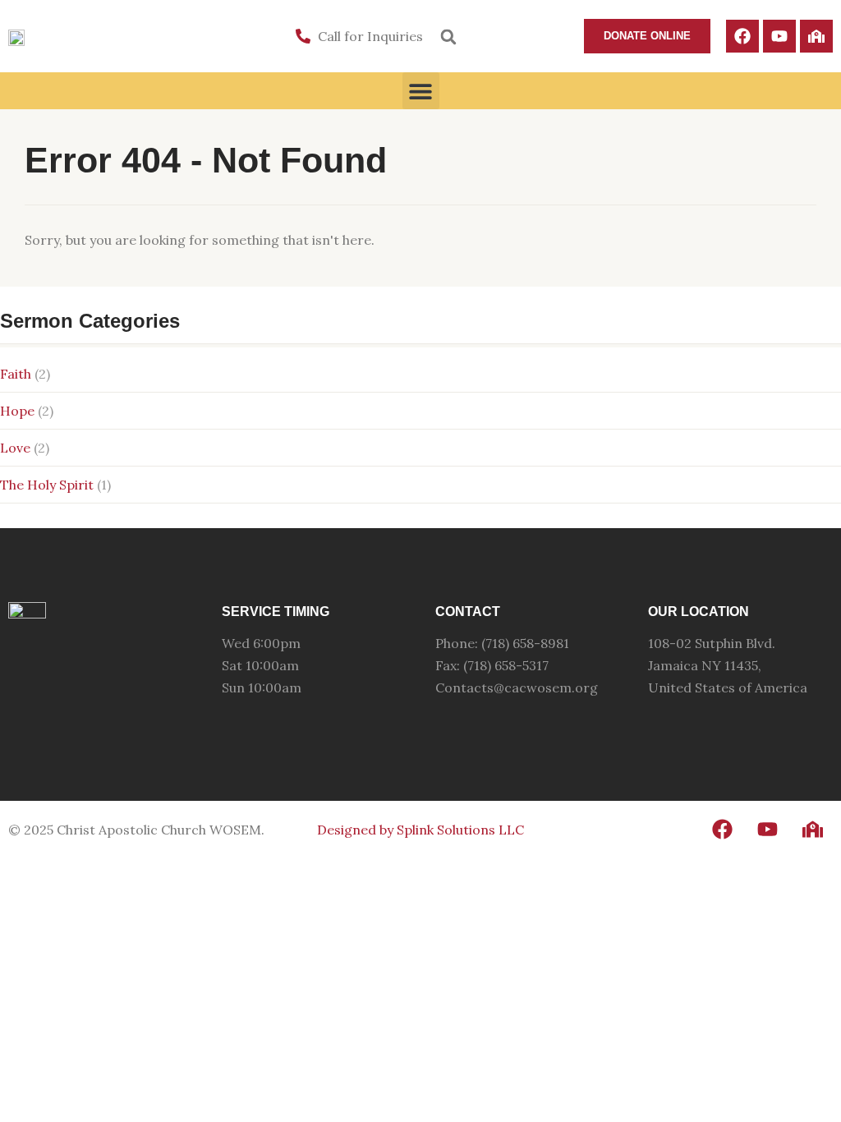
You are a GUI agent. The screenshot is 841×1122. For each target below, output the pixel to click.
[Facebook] (742, 36)
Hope (17, 410)
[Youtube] (779, 36)
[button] (448, 37)
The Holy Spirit (47, 484)
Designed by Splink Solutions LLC (420, 829)
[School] (816, 36)
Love (15, 447)
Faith (15, 374)
